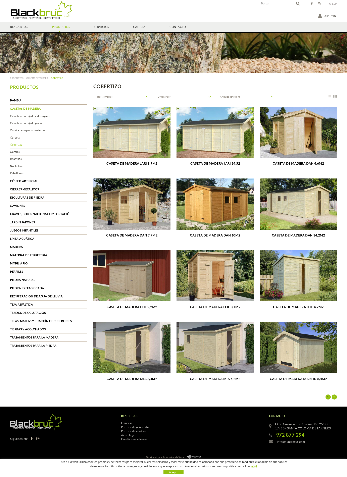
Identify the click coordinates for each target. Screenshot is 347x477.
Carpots (15, 137)
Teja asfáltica (21, 304)
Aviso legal (128, 435)
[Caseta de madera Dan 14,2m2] (298, 204)
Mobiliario (19, 263)
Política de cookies (133, 431)
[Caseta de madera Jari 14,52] (215, 132)
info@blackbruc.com (291, 441)
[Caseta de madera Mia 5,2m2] (215, 347)
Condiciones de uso (134, 439)
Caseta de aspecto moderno (27, 130)
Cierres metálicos (24, 189)
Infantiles (16, 158)
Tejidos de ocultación (28, 312)
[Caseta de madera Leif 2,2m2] (132, 275)
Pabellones (16, 173)
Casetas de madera (37, 78)
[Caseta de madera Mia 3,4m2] (132, 347)
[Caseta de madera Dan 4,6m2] (298, 132)
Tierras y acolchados (28, 329)
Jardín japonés (22, 222)
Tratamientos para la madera (34, 337)
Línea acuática (22, 238)
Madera (16, 247)
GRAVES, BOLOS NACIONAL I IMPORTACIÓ (39, 214)
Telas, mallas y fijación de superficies (41, 321)
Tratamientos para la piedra (33, 345)
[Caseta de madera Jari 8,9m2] (132, 132)
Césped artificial (24, 181)
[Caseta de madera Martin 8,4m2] (298, 347)
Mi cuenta (330, 16)
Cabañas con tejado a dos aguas (30, 116)
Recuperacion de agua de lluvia (36, 296)
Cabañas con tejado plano (26, 123)
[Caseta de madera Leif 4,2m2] (298, 275)
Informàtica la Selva (173, 457)
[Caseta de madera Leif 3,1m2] (215, 275)
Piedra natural (22, 279)
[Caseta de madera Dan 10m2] (215, 204)
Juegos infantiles (24, 230)
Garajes (15, 151)
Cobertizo (16, 144)
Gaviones (17, 205)
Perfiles (16, 271)
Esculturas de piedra (27, 197)
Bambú (15, 100)
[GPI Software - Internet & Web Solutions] (192, 456)
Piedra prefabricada (27, 288)
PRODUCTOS (16, 78)
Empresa (127, 423)
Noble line (16, 166)
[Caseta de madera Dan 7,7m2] (132, 204)
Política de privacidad (135, 427)
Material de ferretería (28, 255)
